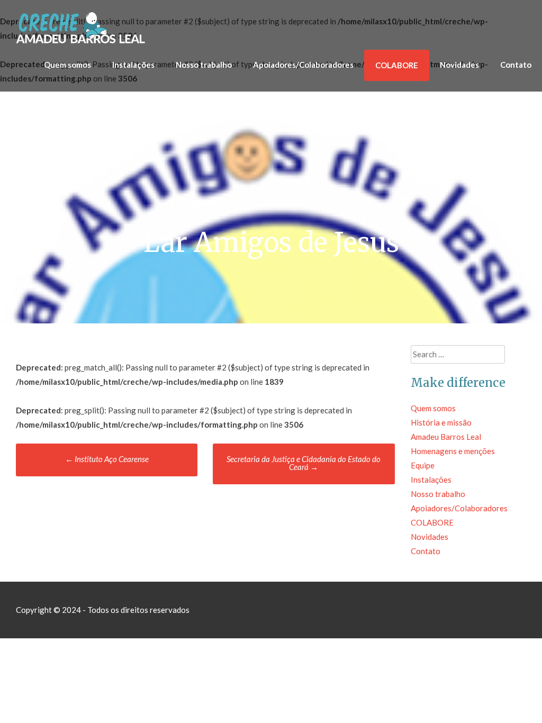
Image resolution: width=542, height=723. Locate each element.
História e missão (441, 422)
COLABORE (396, 65)
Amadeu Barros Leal (446, 436)
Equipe (423, 465)
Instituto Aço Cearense (107, 459)
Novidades (459, 64)
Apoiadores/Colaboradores (303, 64)
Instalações (133, 64)
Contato (515, 64)
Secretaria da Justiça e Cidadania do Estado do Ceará (304, 463)
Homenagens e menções (453, 451)
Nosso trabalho (204, 64)
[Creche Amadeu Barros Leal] (82, 42)
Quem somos (67, 64)
